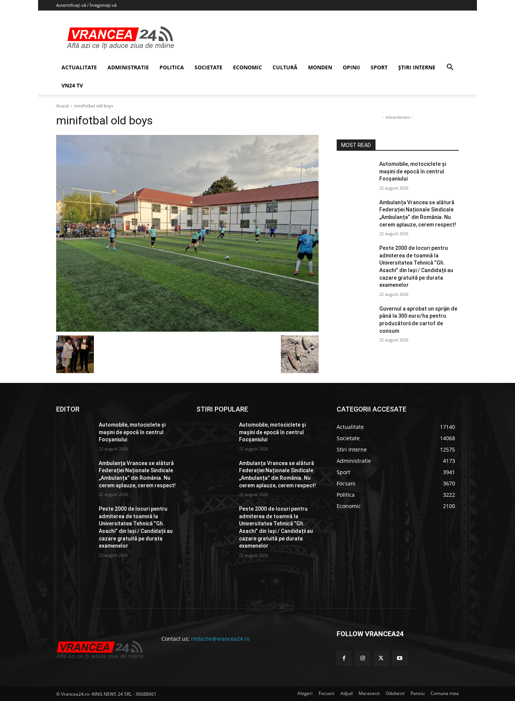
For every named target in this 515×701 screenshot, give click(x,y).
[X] (381, 658)
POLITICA (171, 67)
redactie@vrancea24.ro (220, 638)
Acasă (62, 106)
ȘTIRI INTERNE (416, 67)
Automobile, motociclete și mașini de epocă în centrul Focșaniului (412, 171)
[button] (450, 68)
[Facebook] (344, 658)
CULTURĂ (285, 67)
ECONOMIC (247, 67)
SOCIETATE (208, 67)
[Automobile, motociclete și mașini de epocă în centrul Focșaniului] (355, 173)
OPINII (351, 67)
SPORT (379, 67)
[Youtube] (399, 658)
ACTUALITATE (79, 67)
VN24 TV (72, 85)
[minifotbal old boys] (187, 233)
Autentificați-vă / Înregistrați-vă (86, 5)
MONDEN (320, 67)
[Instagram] (362, 658)
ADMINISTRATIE (128, 67)
